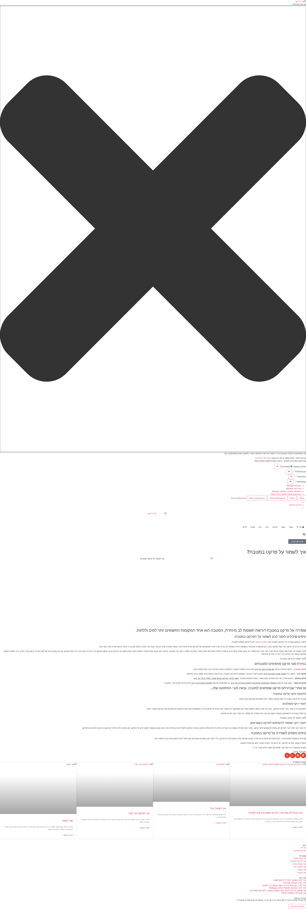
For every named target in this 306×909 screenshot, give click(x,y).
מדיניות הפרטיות (297, 906)
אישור (301, 498)
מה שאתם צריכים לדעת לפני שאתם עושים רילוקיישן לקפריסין (278, 890)
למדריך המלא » (297, 827)
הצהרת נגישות (300, 898)
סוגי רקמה (67, 820)
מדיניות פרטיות (263, 458)
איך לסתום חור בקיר (138, 813)
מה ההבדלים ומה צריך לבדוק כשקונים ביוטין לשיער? (275, 812)
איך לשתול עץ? (218, 808)
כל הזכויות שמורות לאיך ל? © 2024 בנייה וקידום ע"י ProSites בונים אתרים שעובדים (271, 900)
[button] (153, 229)
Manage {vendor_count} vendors (286, 491)
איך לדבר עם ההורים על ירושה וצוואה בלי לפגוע (284, 885)
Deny (292, 498)
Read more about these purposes (286, 494)
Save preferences (257, 498)
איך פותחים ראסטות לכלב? (293, 893)
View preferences (277, 498)
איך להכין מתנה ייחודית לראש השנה (289, 880)
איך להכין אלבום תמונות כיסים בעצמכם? (287, 888)
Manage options (294, 485)
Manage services (293, 488)
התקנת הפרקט (262, 642)
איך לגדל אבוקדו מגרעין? (294, 882)
